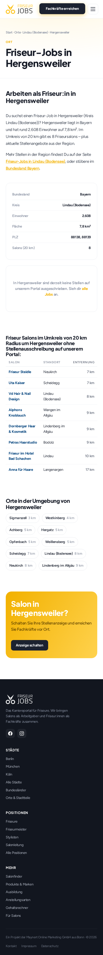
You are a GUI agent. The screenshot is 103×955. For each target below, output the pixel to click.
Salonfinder (14, 876)
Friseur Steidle (20, 372)
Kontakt (11, 946)
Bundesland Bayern (22, 168)
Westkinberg (60, 518)
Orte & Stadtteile (18, 798)
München (12, 766)
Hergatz (52, 530)
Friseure (11, 821)
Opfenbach (22, 542)
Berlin (10, 759)
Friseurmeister (16, 829)
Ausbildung (14, 892)
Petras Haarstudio (23, 442)
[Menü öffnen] (93, 9)
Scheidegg (22, 553)
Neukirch (21, 565)
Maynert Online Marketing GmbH (48, 937)
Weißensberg (59, 542)
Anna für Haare (21, 469)
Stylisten (12, 837)
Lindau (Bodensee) (35, 32)
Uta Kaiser (17, 383)
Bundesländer (16, 790)
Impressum (28, 946)
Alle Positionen (16, 853)
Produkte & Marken (19, 884)
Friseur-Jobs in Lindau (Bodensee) (35, 161)
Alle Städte (14, 782)
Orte (17, 32)
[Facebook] (10, 733)
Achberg (20, 530)
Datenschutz (50, 946)
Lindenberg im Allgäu (63, 565)
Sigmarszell (22, 518)
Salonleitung (14, 845)
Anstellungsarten (18, 900)
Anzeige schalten (29, 645)
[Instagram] (21, 733)
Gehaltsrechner (17, 908)
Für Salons (13, 915)
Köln (9, 774)
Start (9, 32)
